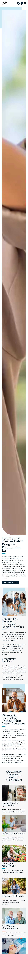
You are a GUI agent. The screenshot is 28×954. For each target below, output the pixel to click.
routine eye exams (10, 638)
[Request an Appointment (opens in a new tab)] (18, 3)
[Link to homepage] (5, 3)
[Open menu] (25, 3)
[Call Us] (22, 3)
